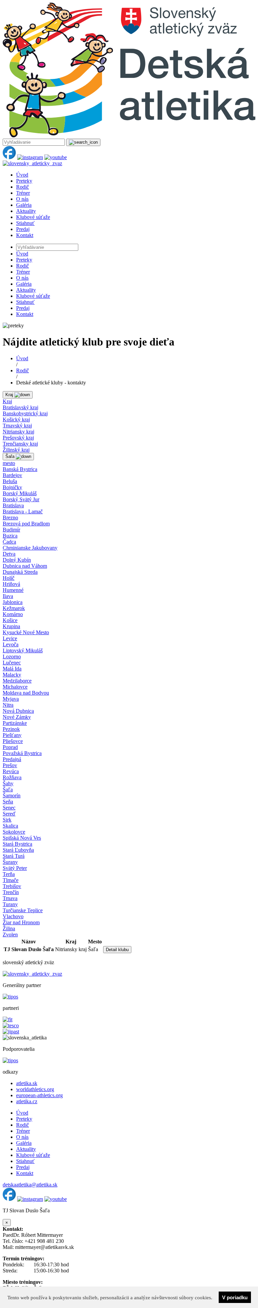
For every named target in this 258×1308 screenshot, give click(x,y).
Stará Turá (14, 856)
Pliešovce (13, 741)
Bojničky (12, 487)
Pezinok (11, 729)
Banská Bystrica (20, 469)
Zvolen (10, 934)
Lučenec (12, 662)
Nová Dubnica (18, 711)
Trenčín (11, 892)
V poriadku (235, 1297)
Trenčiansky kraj (20, 444)
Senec (9, 807)
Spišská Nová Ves (22, 838)
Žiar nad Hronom (21, 922)
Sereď (9, 813)
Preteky (24, 181)
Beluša (10, 481)
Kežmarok (14, 608)
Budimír (11, 529)
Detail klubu (117, 949)
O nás (22, 199)
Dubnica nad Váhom (25, 566)
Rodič (22, 187)
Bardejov (12, 475)
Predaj (23, 229)
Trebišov (12, 886)
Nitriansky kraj (18, 431)
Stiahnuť (25, 223)
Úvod (22, 175)
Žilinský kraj (16, 450)
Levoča (10, 644)
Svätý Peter (15, 868)
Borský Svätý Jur (21, 499)
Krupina (11, 626)
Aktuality (26, 211)
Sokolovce (14, 832)
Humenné (13, 590)
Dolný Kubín (17, 560)
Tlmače (10, 880)
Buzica (10, 536)
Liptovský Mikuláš (23, 650)
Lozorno (12, 656)
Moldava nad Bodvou (26, 693)
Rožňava (12, 777)
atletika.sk (26, 1083)
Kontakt (24, 235)
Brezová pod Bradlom (26, 523)
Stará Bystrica (17, 844)
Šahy (8, 783)
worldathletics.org (35, 1089)
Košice (10, 620)
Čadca (9, 542)
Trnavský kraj (17, 425)
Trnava (10, 898)
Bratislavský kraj (20, 407)
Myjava (11, 699)
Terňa (9, 874)
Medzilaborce (17, 681)
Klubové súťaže (33, 217)
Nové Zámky (17, 717)
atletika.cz (26, 1101)
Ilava (8, 596)
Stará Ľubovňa (18, 850)
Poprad (10, 747)
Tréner (23, 193)
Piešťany (12, 735)
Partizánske (15, 723)
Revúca (11, 771)
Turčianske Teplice (23, 910)
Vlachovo (13, 916)
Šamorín (11, 795)
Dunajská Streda (20, 572)
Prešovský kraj (18, 437)
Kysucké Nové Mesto (26, 632)
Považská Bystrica (22, 753)
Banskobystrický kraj (25, 413)
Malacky (12, 675)
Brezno (10, 517)
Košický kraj (16, 419)
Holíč (8, 578)
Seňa (8, 801)
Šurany (10, 862)
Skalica (10, 826)
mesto (9, 463)
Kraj (7, 401)
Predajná (12, 759)
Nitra (8, 705)
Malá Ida (12, 668)
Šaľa (8, 789)
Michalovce (15, 687)
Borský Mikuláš (20, 493)
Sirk (7, 820)
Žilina (9, 928)
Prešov (10, 765)
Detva (9, 554)
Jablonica (13, 602)
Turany (10, 904)
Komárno (13, 614)
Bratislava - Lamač (23, 511)
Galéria (24, 205)
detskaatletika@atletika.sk (30, 1184)
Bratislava (13, 505)
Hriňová (11, 584)
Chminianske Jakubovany (30, 548)
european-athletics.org (39, 1095)
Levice (10, 638)
